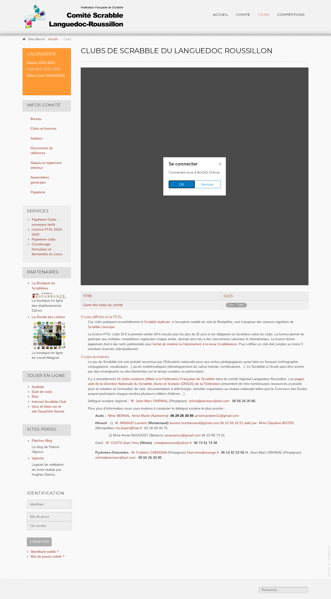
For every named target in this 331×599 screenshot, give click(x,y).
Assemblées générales (40, 180)
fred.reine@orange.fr (203, 452)
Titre (87, 296)
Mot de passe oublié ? (47, 556)
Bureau (36, 119)
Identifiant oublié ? (45, 552)
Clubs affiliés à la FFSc (101, 316)
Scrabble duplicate (157, 322)
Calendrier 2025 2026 (43, 69)
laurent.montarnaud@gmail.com (194, 423)
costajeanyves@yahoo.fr (173, 443)
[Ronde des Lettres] (49, 335)
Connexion (39, 541)
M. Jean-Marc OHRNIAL (150, 401)
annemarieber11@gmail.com (217, 416)
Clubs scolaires (95, 356)
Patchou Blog (42, 440)
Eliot (35, 396)
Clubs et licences (43, 128)
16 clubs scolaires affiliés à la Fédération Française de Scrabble (166, 379)
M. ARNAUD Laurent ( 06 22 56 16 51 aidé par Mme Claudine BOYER (204, 423)
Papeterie (38, 192)
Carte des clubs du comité (103, 305)
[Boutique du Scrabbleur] (49, 295)
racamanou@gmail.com (182, 435)
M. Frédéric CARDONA (149, 452)
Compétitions (291, 14)
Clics (228, 296)
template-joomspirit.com (329, 561)
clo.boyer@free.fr (129, 428)
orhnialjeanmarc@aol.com (209, 401)
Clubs (263, 14)
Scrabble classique (101, 327)
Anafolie (38, 387)
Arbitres (36, 138)
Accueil (220, 14)
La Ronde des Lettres (48, 317)
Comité (243, 14)
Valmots (38, 458)
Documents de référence (42, 150)
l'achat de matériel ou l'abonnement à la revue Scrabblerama (194, 344)
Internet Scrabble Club (49, 402)
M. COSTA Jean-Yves (129, 443)
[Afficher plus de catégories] (305, 316)
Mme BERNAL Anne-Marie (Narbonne (138, 416)
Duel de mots (42, 392)
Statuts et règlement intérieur (46, 165)
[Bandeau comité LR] (73, 17)
